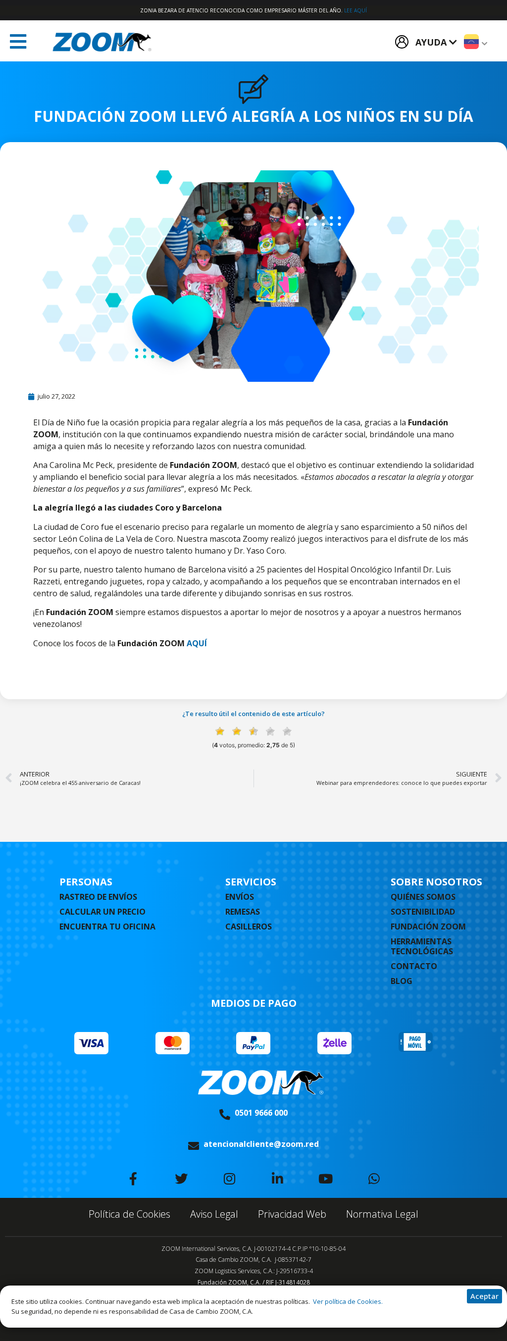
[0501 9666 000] (224, 1114)
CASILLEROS (248, 926)
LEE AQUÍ (355, 10)
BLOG (401, 981)
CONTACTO (414, 966)
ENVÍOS (239, 896)
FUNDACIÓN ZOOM (428, 926)
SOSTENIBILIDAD (423, 911)
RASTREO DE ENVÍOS (98, 896)
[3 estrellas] (253, 731)
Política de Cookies (129, 1214)
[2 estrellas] (236, 731)
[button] (18, 41)
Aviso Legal (214, 1214)
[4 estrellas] (270, 731)
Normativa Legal (382, 1214)
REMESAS (242, 911)
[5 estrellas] (287, 731)
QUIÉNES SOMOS (423, 896)
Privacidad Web (292, 1214)
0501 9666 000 (261, 1112)
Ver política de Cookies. (347, 1301)
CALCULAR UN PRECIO (102, 911)
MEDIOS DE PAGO (254, 1003)
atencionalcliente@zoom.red (261, 1143)
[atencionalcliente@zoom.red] (193, 1145)
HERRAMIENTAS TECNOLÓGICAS (422, 946)
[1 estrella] (219, 731)
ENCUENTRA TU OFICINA (107, 926)
